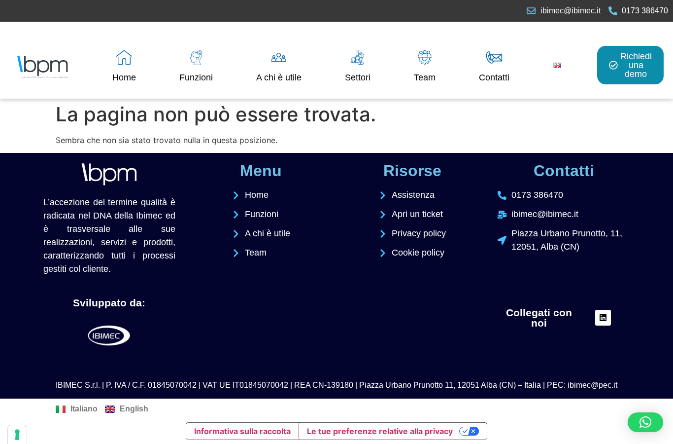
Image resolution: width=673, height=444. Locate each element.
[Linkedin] (603, 318)
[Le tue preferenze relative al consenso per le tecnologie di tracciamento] (17, 434)
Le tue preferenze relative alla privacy (380, 431)
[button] (645, 422)
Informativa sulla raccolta (242, 431)
